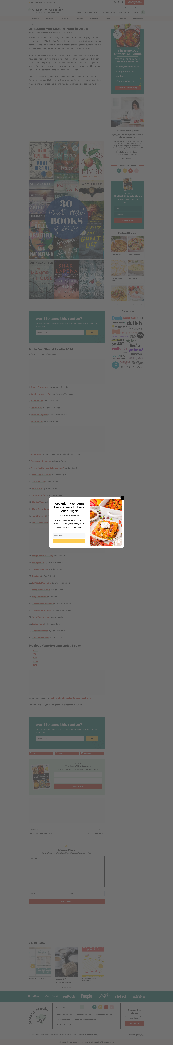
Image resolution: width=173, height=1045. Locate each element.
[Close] (122, 498)
